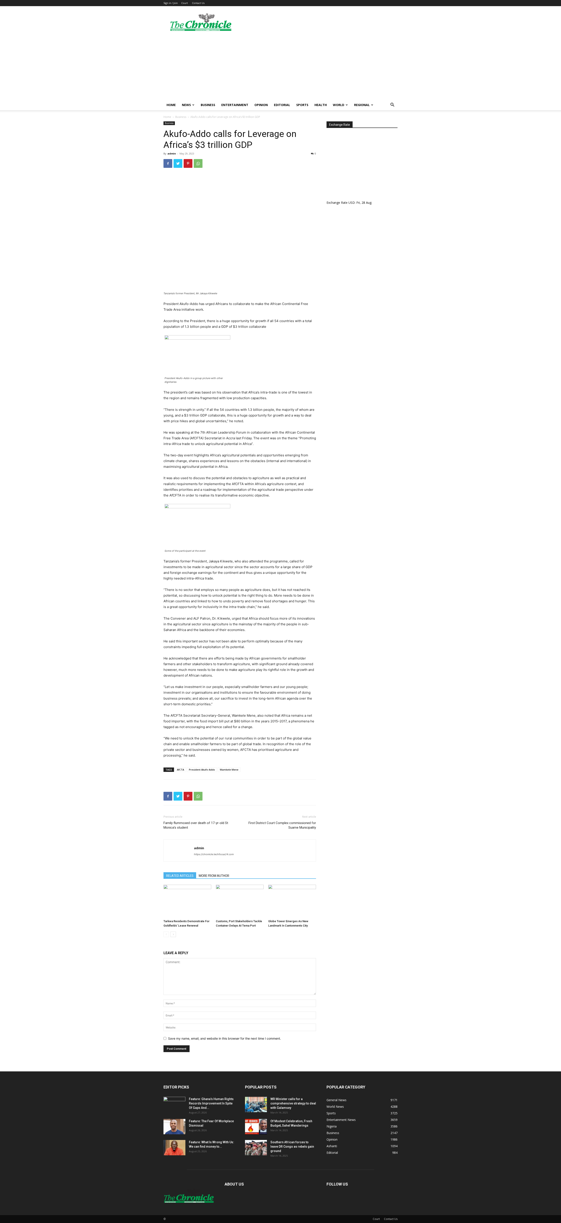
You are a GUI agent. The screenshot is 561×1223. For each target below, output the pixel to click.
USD (351, 202)
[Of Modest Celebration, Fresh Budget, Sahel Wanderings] (256, 1126)
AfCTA (180, 769)
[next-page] (173, 934)
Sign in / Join (170, 3)
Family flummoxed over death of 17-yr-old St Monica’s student (195, 825)
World (338, 105)
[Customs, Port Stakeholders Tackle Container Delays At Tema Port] (240, 901)
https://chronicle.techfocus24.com (214, 854)
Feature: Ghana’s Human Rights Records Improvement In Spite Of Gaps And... (211, 1103)
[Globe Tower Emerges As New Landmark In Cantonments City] (292, 901)
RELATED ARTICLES (180, 875)
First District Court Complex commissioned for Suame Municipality (282, 825)
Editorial (282, 105)
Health (320, 105)
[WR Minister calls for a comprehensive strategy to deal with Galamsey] (256, 1104)
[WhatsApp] (198, 163)
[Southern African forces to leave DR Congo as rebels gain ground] (256, 1147)
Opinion (261, 105)
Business (208, 105)
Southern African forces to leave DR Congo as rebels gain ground (292, 1146)
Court (184, 3)
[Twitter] (178, 163)
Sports (302, 105)
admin (171, 153)
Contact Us (198, 3)
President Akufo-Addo (202, 769)
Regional (362, 105)
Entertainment (234, 105)
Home (171, 105)
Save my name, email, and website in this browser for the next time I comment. (224, 1038)
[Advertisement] (280, 66)
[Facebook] (167, 163)
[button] (392, 105)
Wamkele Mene (229, 769)
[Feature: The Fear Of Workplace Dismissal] (174, 1126)
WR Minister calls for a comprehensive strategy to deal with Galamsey (293, 1103)
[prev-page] (166, 934)
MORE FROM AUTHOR (214, 875)
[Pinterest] (188, 163)
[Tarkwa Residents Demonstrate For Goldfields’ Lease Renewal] (187, 901)
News (186, 105)
